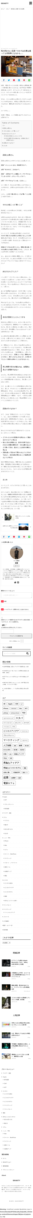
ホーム (2, 8)
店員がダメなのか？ (9, 143)
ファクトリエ (25, 731)
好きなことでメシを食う (11, 900)
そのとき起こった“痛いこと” (11, 131)
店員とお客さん (7, 128)
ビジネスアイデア (11, 731)
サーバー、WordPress (10, 854)
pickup (5, 713)
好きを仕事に (7, 749)
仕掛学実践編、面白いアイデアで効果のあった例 (15, 666)
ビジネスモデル (9, 892)
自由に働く (6, 772)
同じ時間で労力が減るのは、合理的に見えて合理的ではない (17, 139)
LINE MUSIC (14, 708)
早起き (5, 758)
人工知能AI (6, 921)
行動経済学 (16, 772)
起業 (6, 777)
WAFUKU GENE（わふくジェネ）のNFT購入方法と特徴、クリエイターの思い (15, 683)
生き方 (6, 833)
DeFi (5, 1083)
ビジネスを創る (9, 883)
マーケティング (11, 740)
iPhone (5, 708)
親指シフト (25, 772)
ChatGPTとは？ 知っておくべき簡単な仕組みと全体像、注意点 (15, 671)
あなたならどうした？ (9, 133)
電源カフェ (9, 783)
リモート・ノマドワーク (11, 862)
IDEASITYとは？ (7, 1162)
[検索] (27, 653)
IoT (22, 704)
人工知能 (7, 745)
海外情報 (5, 929)
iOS (16, 704)
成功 (10, 754)
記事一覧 (16, 566)
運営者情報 (6, 1166)
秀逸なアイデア (11, 762)
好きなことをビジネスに (9, 1116)
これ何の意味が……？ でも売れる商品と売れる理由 (15, 689)
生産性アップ (8, 871)
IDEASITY (4, 3)
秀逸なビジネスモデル (12, 768)
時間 (11, 758)
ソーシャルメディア (10, 912)
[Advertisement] (16, 28)
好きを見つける (9, 829)
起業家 (13, 778)
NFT (26, 708)
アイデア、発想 (7, 813)
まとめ (5, 145)
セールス (26, 722)
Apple (10, 704)
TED (23, 713)
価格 (15, 745)
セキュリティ (18, 722)
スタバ (19, 718)
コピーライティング (8, 718)
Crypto (5, 797)
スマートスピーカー (7, 722)
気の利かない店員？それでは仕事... (18, 8)
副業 (20, 745)
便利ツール (7, 867)
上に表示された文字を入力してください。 (12, 627)
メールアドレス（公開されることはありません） (16, 609)
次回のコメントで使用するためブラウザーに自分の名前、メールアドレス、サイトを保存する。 (16, 621)
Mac (20, 708)
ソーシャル (6, 726)
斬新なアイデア (19, 754)
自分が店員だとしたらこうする (14, 136)
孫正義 (15, 749)
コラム (7, 8)
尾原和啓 (22, 749)
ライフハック (8, 858)
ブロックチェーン (8, 735)
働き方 (6, 824)
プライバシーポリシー (8, 1169)
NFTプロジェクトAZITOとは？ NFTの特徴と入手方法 (15, 677)
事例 (6, 896)
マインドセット (7, 905)
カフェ (6, 849)
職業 (25, 768)
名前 (5, 601)
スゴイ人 (7, 820)
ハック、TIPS (6, 838)
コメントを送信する (17, 636)
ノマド (13, 726)
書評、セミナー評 (7, 925)
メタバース (24, 740)
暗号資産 (7, 808)
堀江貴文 (27, 745)
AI (4, 704)
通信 (6, 875)
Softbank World (15, 713)
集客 (19, 778)
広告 (5, 754)
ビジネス (5, 880)
